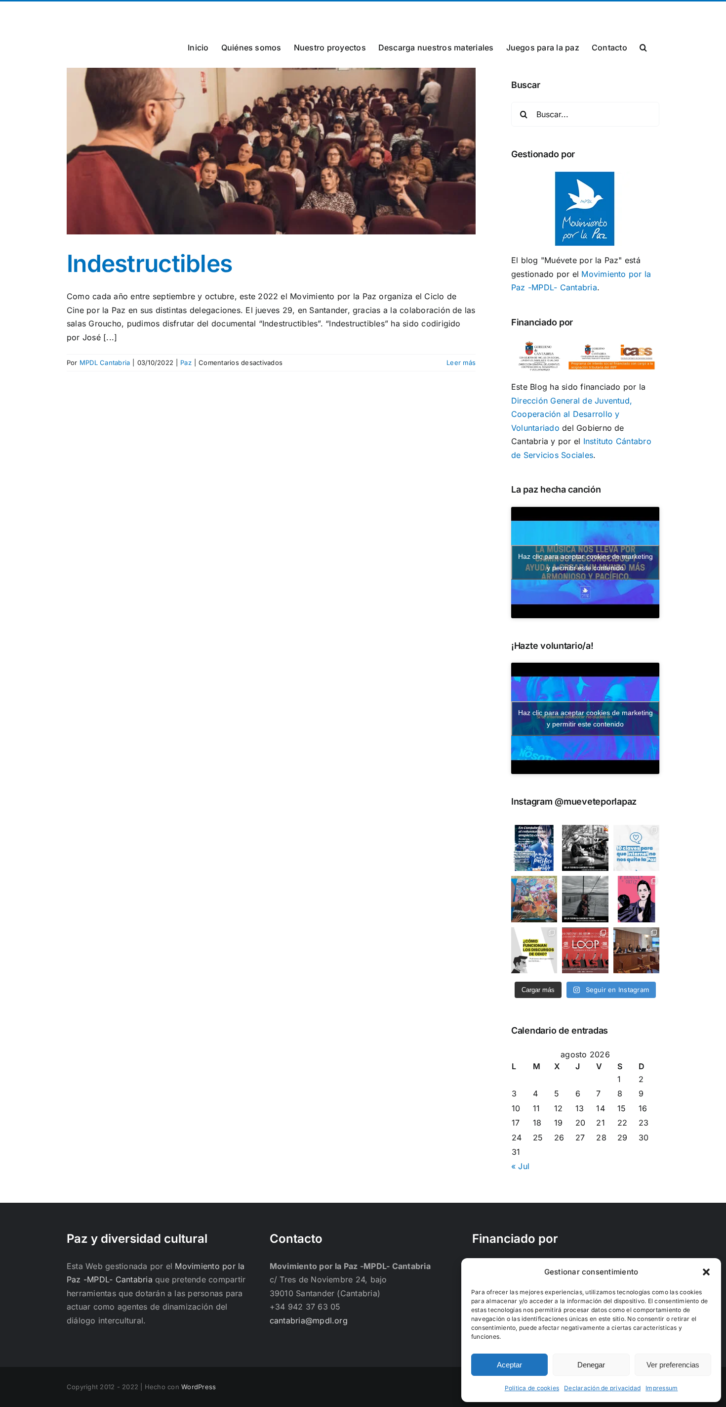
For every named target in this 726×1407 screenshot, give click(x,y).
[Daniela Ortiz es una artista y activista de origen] (636, 899)
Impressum (661, 1388)
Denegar (591, 1365)
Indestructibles (149, 263)
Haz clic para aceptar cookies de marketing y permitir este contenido (585, 562)
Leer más (461, 362)
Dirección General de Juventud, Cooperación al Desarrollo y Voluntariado (571, 414)
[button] (706, 1272)
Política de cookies (532, 1388)
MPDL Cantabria (105, 362)
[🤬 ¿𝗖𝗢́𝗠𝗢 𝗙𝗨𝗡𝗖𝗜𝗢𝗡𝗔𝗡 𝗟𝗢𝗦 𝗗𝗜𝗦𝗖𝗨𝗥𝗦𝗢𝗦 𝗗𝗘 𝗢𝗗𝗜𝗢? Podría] (534, 950)
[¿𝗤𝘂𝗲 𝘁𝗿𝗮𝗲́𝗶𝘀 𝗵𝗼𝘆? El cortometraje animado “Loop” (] (585, 950)
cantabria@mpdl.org (188, 13)
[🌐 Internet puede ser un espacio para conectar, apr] (636, 848)
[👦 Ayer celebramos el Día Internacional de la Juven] (534, 899)
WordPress (198, 1387)
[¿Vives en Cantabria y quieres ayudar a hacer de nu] (534, 848)
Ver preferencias (672, 1365)
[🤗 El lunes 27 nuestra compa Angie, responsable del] (636, 950)
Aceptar (509, 1365)
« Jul (520, 1166)
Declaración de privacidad (602, 1388)
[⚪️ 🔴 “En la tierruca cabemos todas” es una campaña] (585, 848)
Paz (186, 362)
